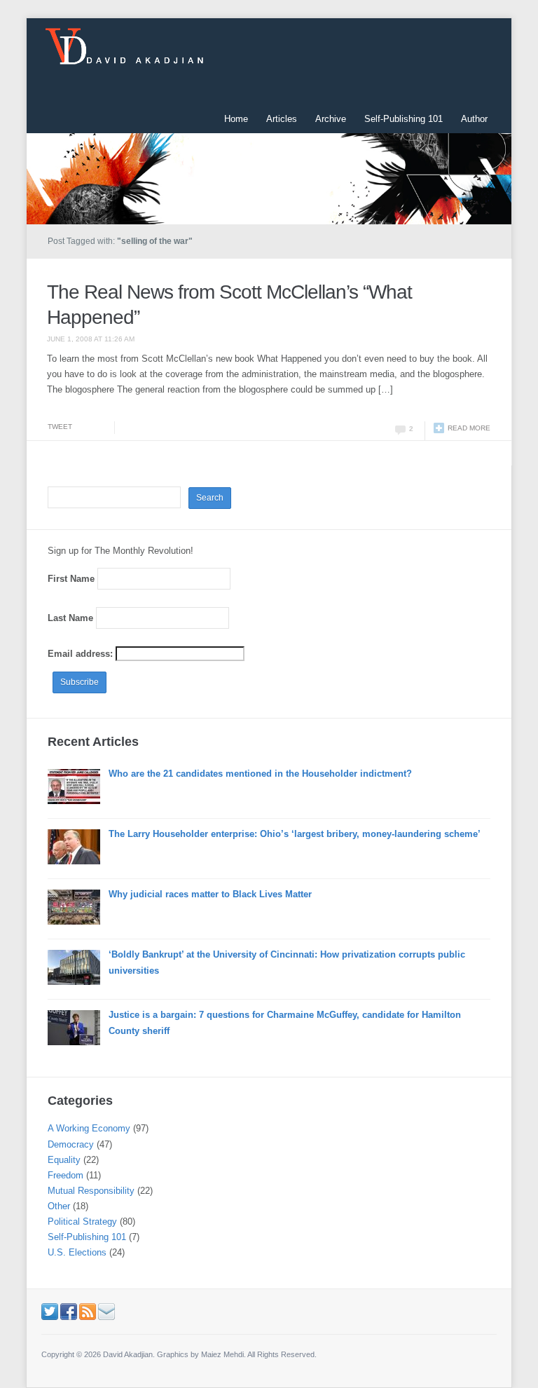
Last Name (70, 618)
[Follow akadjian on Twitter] (49, 1311)
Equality (64, 1160)
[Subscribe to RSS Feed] (87, 1311)
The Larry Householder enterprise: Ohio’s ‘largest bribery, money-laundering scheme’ (295, 834)
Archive (330, 119)
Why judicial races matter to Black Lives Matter (210, 894)
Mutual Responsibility (91, 1190)
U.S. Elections (77, 1252)
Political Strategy (82, 1221)
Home (236, 119)
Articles (281, 119)
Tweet (60, 426)
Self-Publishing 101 (403, 119)
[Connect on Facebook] (68, 1311)
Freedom (65, 1175)
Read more (469, 428)
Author (474, 119)
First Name (71, 578)
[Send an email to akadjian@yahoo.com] (106, 1311)
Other (59, 1206)
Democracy (71, 1144)
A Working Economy (89, 1128)
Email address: (82, 653)
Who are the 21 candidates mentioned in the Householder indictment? (260, 773)
